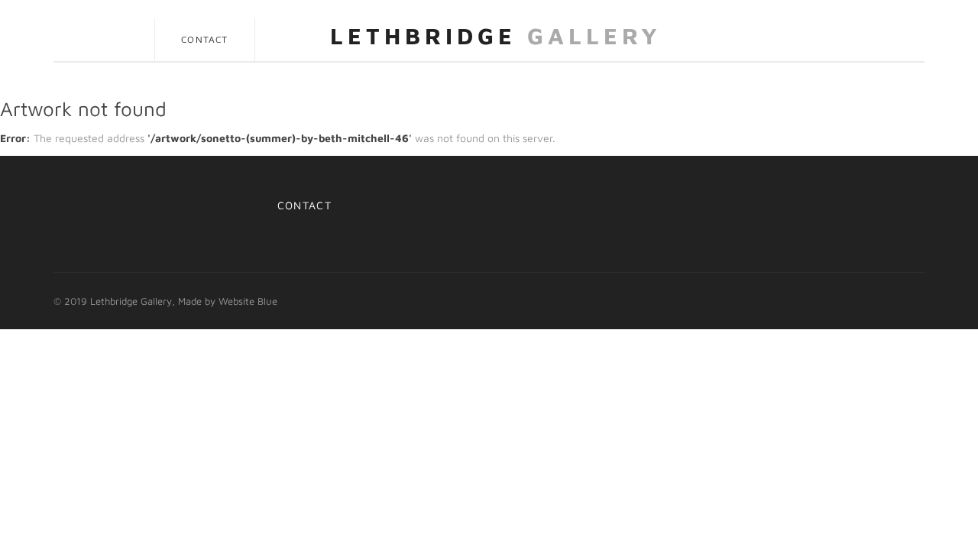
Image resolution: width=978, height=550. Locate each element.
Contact (204, 39)
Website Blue (248, 301)
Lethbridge (496, 35)
